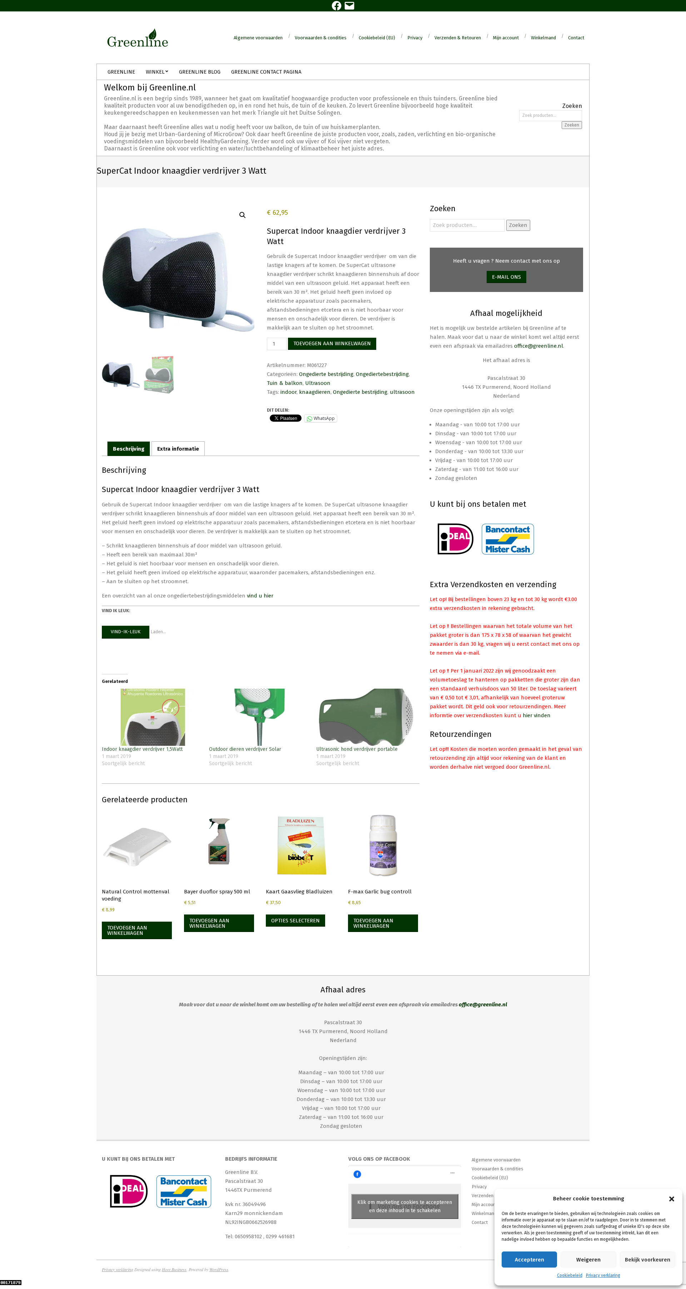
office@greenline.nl (538, 346)
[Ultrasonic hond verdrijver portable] (366, 717)
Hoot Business (174, 1269)
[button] (671, 1199)
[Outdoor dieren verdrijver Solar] (259, 717)
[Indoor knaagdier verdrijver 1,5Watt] (152, 717)
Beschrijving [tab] (128, 449)
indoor (288, 392)
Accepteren (529, 1259)
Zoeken (572, 125)
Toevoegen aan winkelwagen (332, 343)
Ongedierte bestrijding (326, 374)
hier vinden (537, 715)
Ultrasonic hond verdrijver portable (357, 749)
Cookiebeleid (569, 1275)
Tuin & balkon (285, 383)
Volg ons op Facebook (379, 1159)
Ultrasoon (317, 383)
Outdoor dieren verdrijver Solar (245, 749)
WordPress (218, 1269)
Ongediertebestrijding (382, 374)
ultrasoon (402, 392)
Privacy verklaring (603, 1275)
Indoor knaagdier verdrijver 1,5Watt (142, 749)
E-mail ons (506, 277)
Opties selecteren (295, 920)
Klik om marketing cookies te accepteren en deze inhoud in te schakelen (404, 1206)
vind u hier (260, 596)
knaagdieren (314, 392)
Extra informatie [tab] (178, 449)
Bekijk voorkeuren (647, 1259)
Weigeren (588, 1259)
